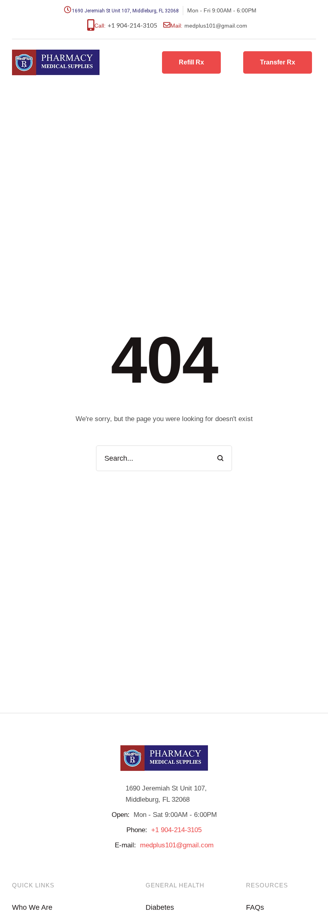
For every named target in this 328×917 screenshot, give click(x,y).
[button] (191, 62)
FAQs (255, 907)
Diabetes (160, 907)
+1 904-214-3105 (132, 25)
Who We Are (32, 907)
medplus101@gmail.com (177, 845)
